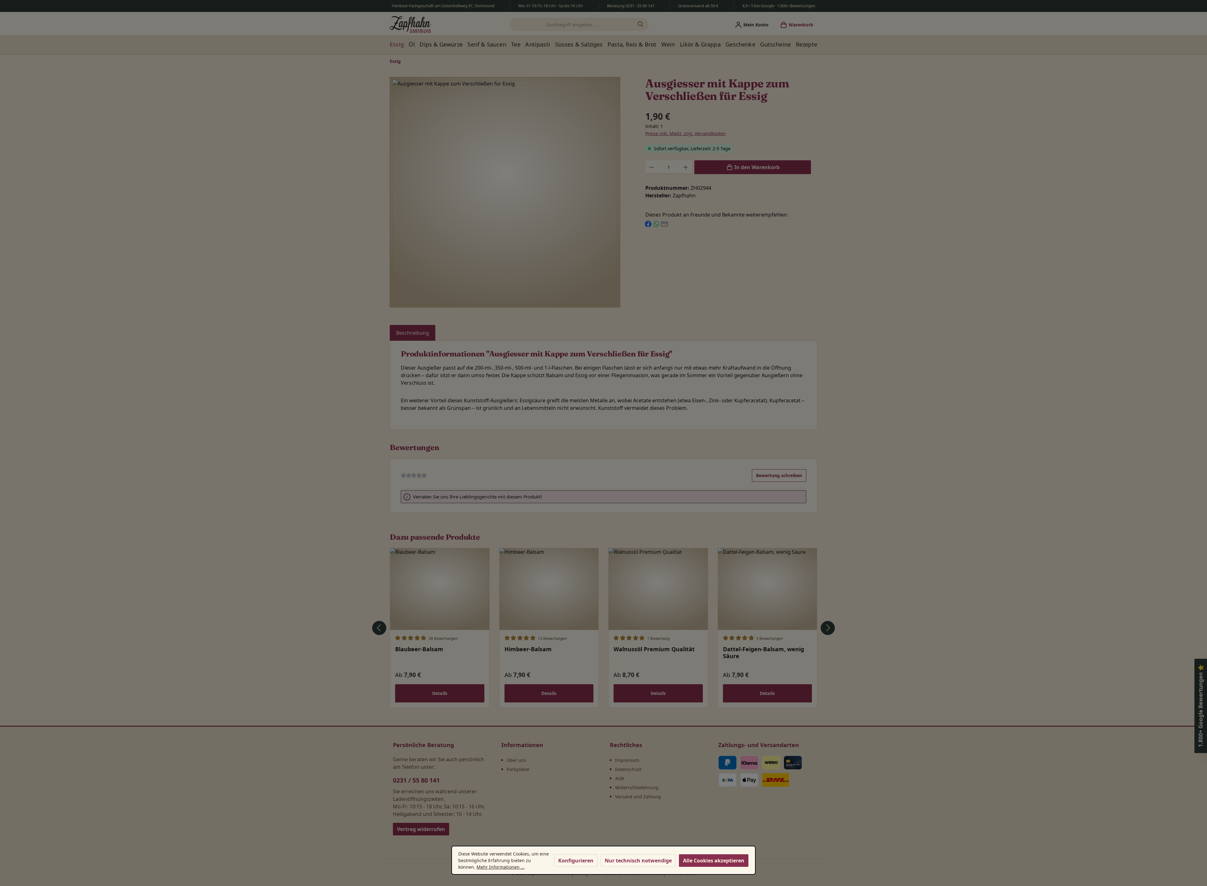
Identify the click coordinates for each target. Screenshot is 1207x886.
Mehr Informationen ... (501, 867)
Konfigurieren (575, 860)
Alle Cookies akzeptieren (713, 860)
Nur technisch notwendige (638, 860)
